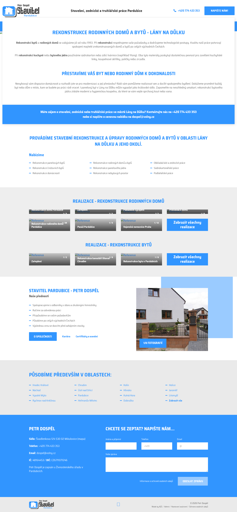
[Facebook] (118, 504)
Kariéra (66, 336)
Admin (166, 507)
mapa (81, 439)
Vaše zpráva (111, 454)
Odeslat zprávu (193, 481)
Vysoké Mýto (39, 395)
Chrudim (82, 385)
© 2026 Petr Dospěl (199, 503)
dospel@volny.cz (143, 116)
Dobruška (128, 400)
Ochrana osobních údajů (198, 507)
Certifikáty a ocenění (87, 336)
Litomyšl (173, 395)
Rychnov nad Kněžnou (44, 400)
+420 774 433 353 (184, 112)
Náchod (36, 390)
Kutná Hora (129, 395)
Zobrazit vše (175, 400)
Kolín (126, 385)
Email (179, 439)
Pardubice (83, 395)
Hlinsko (127, 390)
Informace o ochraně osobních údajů (156, 481)
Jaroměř (173, 390)
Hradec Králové (41, 385)
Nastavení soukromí (179, 507)
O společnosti (43, 336)
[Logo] (21, 10)
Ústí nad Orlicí (85, 390)
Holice (172, 385)
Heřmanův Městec (87, 400)
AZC (160, 507)
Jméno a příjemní (113, 439)
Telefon (144, 439)
